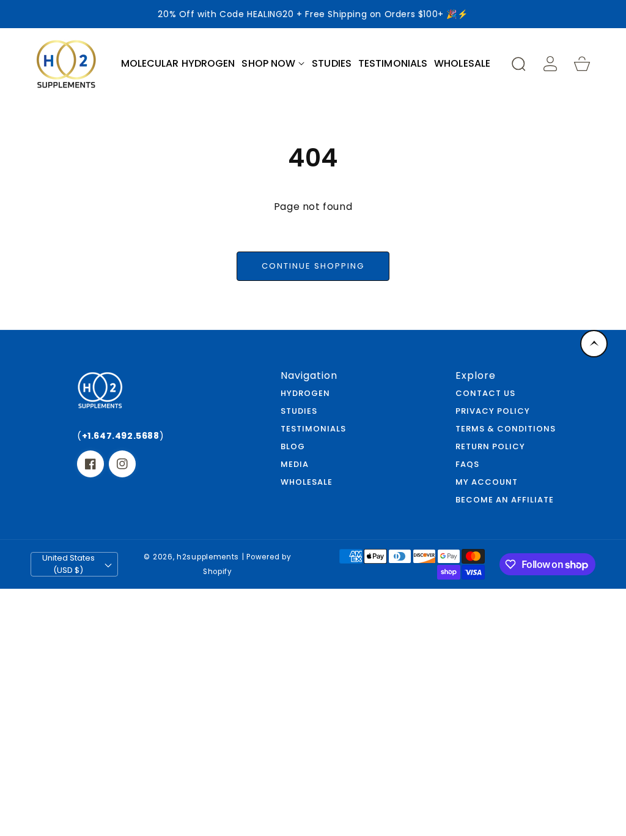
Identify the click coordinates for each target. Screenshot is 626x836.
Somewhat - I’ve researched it (313, 481)
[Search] (518, 64)
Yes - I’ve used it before (313, 517)
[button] (273, 64)
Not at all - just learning (313, 444)
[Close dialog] (484, 281)
